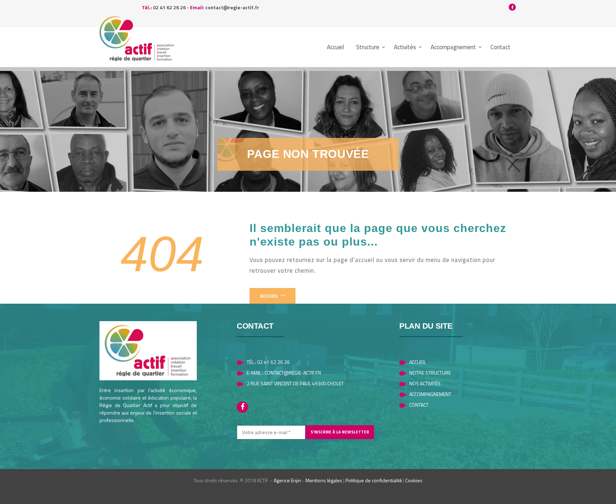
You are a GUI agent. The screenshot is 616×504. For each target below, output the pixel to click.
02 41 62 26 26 (169, 7)
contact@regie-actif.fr (232, 7)
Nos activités (425, 383)
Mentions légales (324, 480)
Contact (418, 404)
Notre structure (430, 372)
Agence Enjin (287, 480)
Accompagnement (430, 394)
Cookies (413, 480)
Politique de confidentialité (373, 480)
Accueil (269, 295)
